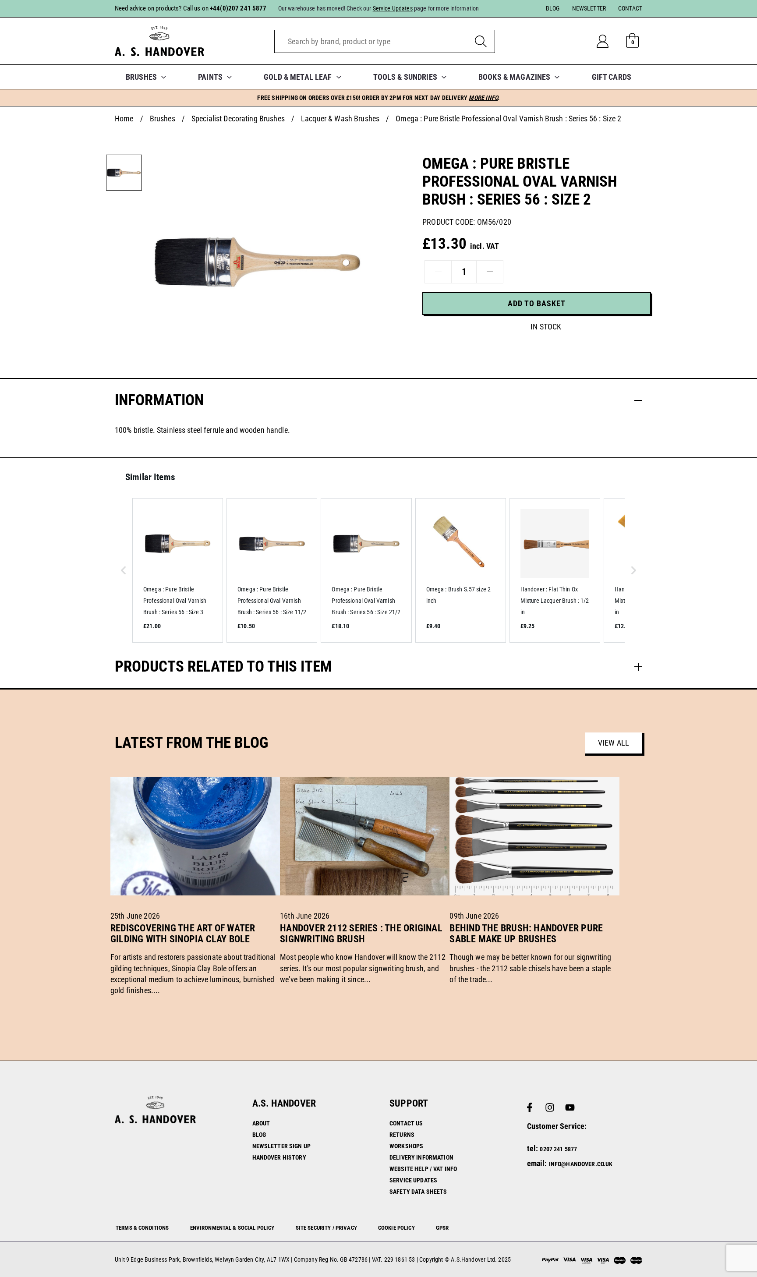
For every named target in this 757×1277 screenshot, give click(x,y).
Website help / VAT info (423, 1168)
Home (124, 118)
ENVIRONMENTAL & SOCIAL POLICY (232, 1227)
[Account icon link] (610, 41)
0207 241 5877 (558, 1149)
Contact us (406, 1123)
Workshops (406, 1146)
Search (481, 41)
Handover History (279, 1157)
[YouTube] (570, 1107)
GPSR (442, 1227)
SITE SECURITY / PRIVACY (326, 1227)
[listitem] (177, 570)
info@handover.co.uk (581, 1163)
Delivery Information (421, 1157)
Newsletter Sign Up (281, 1146)
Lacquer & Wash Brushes (340, 118)
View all (613, 742)
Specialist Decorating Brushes (238, 118)
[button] (161, 77)
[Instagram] (550, 1107)
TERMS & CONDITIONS (142, 1227)
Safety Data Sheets (418, 1191)
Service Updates (413, 1180)
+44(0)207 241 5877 (238, 8)
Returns (401, 1134)
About (261, 1123)
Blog (259, 1134)
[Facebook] (529, 1107)
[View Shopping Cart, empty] (632, 41)
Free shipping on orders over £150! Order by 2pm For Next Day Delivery (378, 97)
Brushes (162, 118)
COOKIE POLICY (396, 1227)
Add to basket (537, 303)
